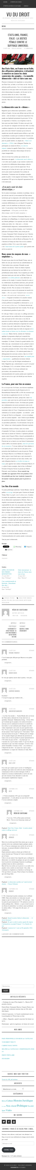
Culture (9, 1100)
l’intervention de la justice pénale (14, 246)
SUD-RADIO (6, 1058)
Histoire (18, 1100)
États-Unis (9, 600)
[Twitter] (4, 1122)
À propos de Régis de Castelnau (12, 6)
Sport (3, 1110)
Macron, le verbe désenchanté (24, 630)
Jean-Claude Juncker (17, 600)
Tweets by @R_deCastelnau (10, 1079)
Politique (12, 598)
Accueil (5, 2)
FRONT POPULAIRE (8, 1055)
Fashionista (14, 1167)
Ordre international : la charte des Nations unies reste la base (25, 572)
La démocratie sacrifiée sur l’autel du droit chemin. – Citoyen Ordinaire (17, 883)
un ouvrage (9, 492)
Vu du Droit (18, 14)
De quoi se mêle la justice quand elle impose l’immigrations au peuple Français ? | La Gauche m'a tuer (17, 924)
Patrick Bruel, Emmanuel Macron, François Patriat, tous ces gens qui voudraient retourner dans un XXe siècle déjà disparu (18, 1009)
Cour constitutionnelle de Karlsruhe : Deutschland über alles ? (9, 583)
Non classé (11, 1105)
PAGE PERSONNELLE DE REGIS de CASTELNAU (17, 1038)
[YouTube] (14, 1122)
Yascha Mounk (5, 603)
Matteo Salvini (27, 600)
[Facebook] (9, 1122)
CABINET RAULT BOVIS (9, 1045)
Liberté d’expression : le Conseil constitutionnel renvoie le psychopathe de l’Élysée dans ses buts (18, 1015)
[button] (18, 59)
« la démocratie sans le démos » (23, 159)
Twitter (15, 616)
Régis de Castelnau (17, 48)
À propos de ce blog (16, 2)
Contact (26, 6)
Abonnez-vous (8, 1150)
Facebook (24, 616)
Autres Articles (18, 613)
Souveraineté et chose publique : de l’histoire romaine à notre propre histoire (11, 633)
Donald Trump (22, 598)
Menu (4, 26)
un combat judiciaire (14, 278)
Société (31, 1106)
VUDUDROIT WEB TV (9, 1042)
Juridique (6, 598)
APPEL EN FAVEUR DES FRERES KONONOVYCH (8, 572)
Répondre (31, 650)
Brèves (4, 1101)
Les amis (4, 1106)
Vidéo (9, 1110)
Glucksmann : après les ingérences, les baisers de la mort (18, 1024)
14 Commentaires (28, 48)
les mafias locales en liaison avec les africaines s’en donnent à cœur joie (18, 331)
